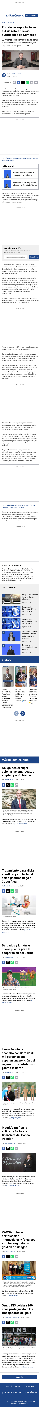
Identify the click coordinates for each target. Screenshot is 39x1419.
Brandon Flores (16, 74)
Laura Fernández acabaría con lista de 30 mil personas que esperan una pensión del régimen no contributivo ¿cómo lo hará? (18, 1059)
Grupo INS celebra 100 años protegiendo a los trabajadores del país (17, 1309)
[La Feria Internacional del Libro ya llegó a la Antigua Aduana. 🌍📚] (21, 676)
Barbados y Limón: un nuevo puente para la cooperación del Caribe (17, 949)
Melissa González (9, 1143)
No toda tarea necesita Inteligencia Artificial (30, 647)
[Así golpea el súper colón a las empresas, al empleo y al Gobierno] (19, 799)
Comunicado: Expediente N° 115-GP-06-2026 (29, 609)
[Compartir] (36, 82)
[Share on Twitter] (23, 82)
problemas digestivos (16, 930)
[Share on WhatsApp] (27, 82)
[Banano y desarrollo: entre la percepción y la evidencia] (7, 174)
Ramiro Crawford (9, 957)
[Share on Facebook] (18, 82)
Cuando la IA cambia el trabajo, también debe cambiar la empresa (29, 635)
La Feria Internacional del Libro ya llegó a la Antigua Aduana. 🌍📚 (20, 695)
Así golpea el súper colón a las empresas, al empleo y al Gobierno (18, 771)
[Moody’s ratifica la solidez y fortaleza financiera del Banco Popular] (19, 1162)
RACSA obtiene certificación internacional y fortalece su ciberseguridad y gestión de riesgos (18, 1239)
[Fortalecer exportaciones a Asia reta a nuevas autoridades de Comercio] (20, 60)
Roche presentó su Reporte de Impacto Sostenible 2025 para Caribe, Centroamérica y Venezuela (7, 698)
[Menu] (4, 15)
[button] (31, 15)
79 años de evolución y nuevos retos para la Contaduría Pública (25, 184)
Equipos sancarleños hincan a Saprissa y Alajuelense (30, 597)
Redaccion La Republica (11, 1317)
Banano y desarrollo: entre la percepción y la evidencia (23, 174)
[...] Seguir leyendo (20, 824)
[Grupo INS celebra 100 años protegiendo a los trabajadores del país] (19, 1336)
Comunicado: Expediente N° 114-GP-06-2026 (29, 621)
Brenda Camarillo (9, 886)
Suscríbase (30, 1392)
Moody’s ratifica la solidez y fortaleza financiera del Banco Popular (16, 1133)
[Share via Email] (31, 82)
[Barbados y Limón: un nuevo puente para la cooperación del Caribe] (19, 976)
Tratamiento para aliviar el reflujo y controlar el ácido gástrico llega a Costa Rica (18, 876)
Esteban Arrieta (8, 779)
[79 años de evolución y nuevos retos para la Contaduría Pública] (7, 184)
